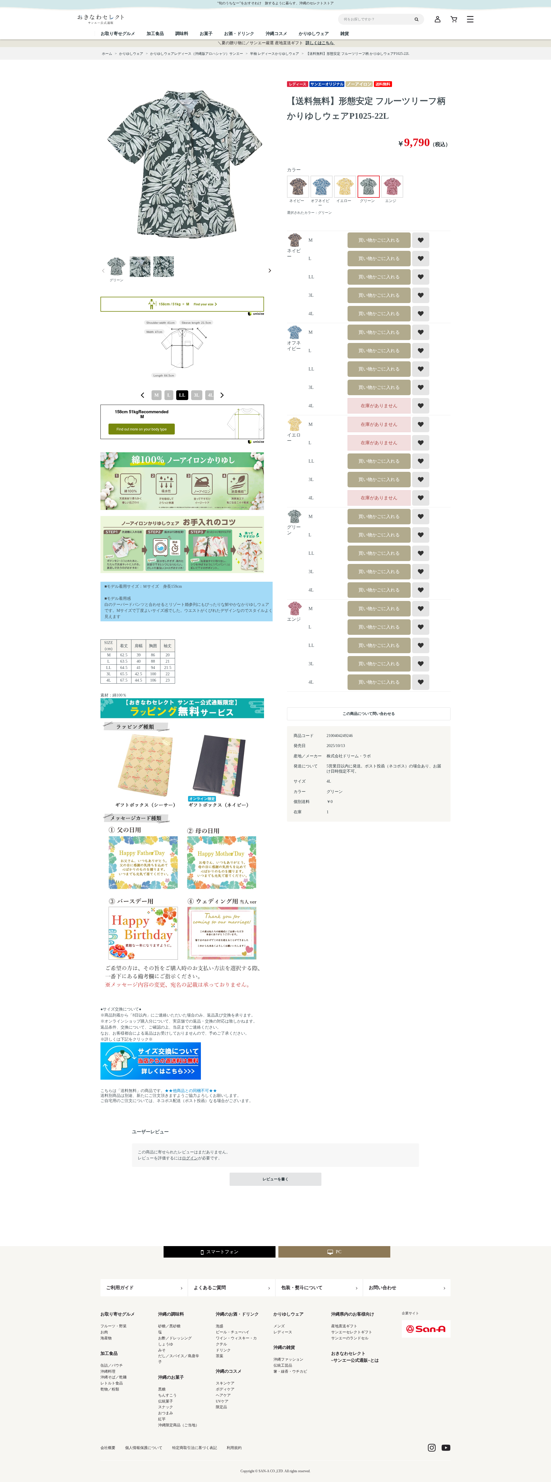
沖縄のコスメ (229, 1371)
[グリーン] (186, 166)
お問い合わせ (382, 1287)
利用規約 (234, 1448)
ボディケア (225, 1389)
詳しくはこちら (320, 43)
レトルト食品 (111, 1383)
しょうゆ (165, 1344)
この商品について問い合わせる (369, 713)
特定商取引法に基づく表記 (194, 1448)
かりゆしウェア (288, 1314)
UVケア (222, 1401)
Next (270, 270)
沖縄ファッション (288, 1359)
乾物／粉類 (109, 1389)
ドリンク (223, 1350)
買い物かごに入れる (379, 240)
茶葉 (219, 1356)
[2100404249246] (116, 267)
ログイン (190, 1158)
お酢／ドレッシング (175, 1338)
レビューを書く (276, 1179)
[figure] (142, 395)
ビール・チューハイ (232, 1332)
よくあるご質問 (210, 1287)
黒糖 (162, 1389)
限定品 (221, 1407)
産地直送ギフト (344, 1326)
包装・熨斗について (302, 1287)
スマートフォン (222, 1251)
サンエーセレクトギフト (351, 1332)
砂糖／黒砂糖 (169, 1326)
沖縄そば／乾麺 (113, 1377)
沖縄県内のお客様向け (352, 1314)
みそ (162, 1350)
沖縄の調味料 (171, 1314)
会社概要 (107, 1448)
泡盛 (219, 1326)
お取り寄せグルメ (117, 1314)
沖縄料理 (107, 1371)
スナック (165, 1407)
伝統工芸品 (282, 1365)
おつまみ (165, 1413)
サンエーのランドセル (349, 1338)
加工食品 (109, 1353)
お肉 (104, 1332)
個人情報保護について (143, 1448)
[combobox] (182, 395)
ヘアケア (223, 1395)
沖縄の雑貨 (284, 1347)
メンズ (279, 1326)
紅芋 (162, 1419)
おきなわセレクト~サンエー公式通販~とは (355, 1357)
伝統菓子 (165, 1401)
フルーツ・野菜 (113, 1326)
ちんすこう (167, 1395)
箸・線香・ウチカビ (290, 1371)
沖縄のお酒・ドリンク (237, 1314)
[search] (418, 19)
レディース (282, 1332)
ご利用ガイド (120, 1287)
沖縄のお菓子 (171, 1377)
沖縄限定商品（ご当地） (178, 1425)
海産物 (106, 1338)
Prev (103, 270)
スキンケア (225, 1383)
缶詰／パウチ (111, 1365)
